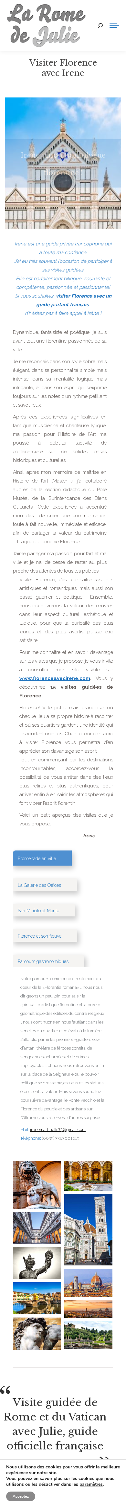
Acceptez (21, 1496)
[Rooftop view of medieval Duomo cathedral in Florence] (88, 1283)
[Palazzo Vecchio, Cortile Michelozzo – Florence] (88, 1176)
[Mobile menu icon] (114, 25)
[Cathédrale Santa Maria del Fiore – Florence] (88, 1229)
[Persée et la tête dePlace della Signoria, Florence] (37, 1185)
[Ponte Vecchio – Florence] (37, 1298)
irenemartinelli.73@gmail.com (58, 1129)
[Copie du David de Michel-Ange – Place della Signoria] (37, 1334)
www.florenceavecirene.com (54, 678)
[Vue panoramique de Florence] (88, 1309)
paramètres (91, 1484)
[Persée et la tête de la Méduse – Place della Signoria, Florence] (37, 1263)
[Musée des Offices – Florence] (37, 1228)
